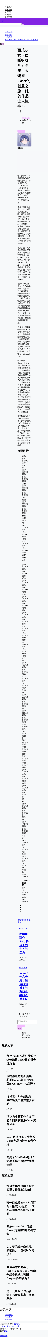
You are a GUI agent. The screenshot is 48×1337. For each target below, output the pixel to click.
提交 (19, 1028)
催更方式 (8, 17)
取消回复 (21, 1026)
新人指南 (8, 10)
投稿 (2, 44)
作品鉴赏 (8, 1317)
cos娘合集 (26, 118)
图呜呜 (17, 1324)
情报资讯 (8, 1320)
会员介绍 (8, 15)
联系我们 (8, 7)
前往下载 (21, 131)
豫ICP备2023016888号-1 (11, 1326)
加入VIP (8, 12)
